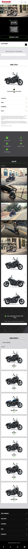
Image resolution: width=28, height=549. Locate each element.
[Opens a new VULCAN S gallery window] (14, 176)
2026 (10, 20)
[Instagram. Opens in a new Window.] (17, 547)
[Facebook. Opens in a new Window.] (3, 547)
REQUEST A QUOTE (14, 37)
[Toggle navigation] (25, 2)
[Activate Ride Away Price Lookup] (26, 54)
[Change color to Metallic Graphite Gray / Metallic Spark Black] (14, 89)
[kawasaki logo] (11, 2)
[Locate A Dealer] (22, 2)
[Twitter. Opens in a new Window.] (10, 547)
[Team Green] (20, 2)
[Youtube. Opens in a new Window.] (24, 547)
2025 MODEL (15, 20)
